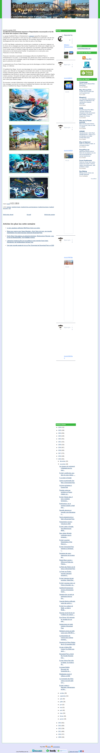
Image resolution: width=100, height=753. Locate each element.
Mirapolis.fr (82, 97)
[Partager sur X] (15, 203)
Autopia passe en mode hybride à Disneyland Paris (66, 626)
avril (61, 710)
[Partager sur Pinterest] (18, 203)
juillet (61, 701)
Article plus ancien (49, 214)
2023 (59, 436)
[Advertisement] (50, 22)
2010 (59, 734)
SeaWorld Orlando (16, 207)
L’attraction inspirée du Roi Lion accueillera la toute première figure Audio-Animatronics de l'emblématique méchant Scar (27, 241)
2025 (59, 430)
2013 (59, 725)
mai (61, 707)
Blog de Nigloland (84, 142)
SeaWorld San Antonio (43, 207)
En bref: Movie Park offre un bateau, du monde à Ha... (66, 662)
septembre (63, 696)
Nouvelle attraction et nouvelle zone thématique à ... (67, 512)
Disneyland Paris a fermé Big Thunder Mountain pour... (66, 655)
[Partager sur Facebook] (16, 203)
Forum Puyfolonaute (85, 160)
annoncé (31, 36)
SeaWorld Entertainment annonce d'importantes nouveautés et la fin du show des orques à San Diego (28, 32)
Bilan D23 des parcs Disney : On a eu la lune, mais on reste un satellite (87, 125)
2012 (59, 728)
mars (61, 713)
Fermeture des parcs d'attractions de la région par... (67, 555)
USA (9, 208)
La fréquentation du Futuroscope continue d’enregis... (66, 637)
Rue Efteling (83, 171)
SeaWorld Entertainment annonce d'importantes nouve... (66, 589)
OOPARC (82, 131)
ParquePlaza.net (84, 149)
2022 (59, 439)
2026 (59, 427)
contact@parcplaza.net (83, 48)
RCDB (81, 108)
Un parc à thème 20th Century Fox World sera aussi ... (66, 649)
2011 (59, 731)
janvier (62, 719)
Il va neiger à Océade (65, 478)
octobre (62, 693)
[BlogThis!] (13, 203)
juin (61, 704)
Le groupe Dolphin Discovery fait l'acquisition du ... (65, 669)
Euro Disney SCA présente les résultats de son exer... (67, 619)
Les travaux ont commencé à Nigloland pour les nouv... (67, 468)
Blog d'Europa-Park (85, 90)
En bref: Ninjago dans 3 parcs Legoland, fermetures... (66, 499)
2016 (59, 456)
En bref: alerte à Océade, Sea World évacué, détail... (66, 528)
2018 (59, 450)
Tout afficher (93, 178)
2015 (59, 459)
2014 (59, 723)
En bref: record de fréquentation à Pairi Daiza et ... (65, 542)
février (62, 716)
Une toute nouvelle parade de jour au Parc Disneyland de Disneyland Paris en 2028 (30, 245)
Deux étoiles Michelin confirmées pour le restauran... (65, 535)
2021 (59, 442)
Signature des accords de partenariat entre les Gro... (66, 596)
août (61, 699)
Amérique (9, 207)
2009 (59, 737)
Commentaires (56, 746)
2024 (59, 433)
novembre (63, 464)
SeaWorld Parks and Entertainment (29, 207)
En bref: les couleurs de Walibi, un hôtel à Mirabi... (66, 608)
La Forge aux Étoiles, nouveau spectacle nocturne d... (65, 573)
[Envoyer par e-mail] (11, 203)
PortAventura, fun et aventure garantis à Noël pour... (67, 505)
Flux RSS (88, 59)
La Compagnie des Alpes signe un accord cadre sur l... (66, 680)
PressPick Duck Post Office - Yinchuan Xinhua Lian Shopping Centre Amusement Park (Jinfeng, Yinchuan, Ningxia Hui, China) (87, 113)
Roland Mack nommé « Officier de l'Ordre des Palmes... (66, 562)
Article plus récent (8, 214)
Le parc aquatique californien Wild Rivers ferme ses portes (23, 228)
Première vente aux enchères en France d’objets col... (65, 492)
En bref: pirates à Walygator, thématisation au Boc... (67, 687)
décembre (63, 461)
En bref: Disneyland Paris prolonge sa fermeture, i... (66, 548)
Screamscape (83, 82)
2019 (59, 447)
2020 (59, 444)
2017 (59, 453)
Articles (49, 746)
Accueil (29, 214)
